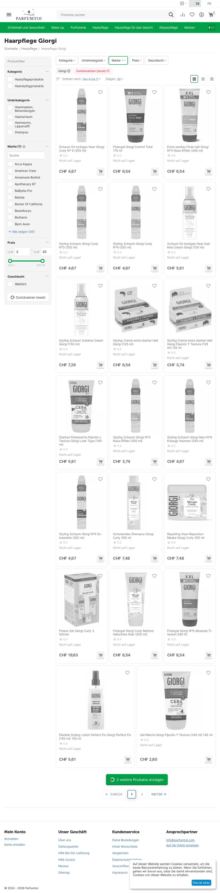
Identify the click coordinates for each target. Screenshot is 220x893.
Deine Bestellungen (125, 840)
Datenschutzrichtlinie (127, 859)
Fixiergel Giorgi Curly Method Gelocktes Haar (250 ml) (133, 632)
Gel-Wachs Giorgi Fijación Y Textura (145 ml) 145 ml (176, 735)
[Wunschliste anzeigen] (192, 14)
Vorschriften (120, 866)
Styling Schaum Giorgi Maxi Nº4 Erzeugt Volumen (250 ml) (189, 439)
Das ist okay (201, 882)
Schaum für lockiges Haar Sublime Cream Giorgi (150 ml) (189, 245)
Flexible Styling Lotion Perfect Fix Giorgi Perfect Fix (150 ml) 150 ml (95, 736)
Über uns (64, 840)
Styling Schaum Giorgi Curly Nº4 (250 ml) (132, 245)
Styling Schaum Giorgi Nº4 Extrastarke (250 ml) (80, 535)
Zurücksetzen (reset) (91, 71)
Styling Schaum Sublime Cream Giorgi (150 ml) (81, 342)
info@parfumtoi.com (180, 840)
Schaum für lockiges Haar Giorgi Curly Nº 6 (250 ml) (81, 148)
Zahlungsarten (68, 846)
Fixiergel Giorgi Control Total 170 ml (133, 148)
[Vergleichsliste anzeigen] (182, 14)
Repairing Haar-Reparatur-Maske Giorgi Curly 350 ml (185, 535)
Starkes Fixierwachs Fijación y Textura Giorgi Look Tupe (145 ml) (80, 441)
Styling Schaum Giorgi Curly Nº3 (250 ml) (78, 245)
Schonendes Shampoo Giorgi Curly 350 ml (133, 535)
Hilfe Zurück (66, 859)
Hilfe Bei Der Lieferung (74, 853)
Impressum (120, 872)
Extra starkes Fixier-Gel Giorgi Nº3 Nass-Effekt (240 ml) (188, 148)
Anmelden (11, 839)
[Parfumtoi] (29, 14)
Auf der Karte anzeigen (182, 845)
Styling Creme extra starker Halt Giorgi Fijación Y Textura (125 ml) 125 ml (189, 344)
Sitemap (64, 872)
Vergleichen (120, 853)
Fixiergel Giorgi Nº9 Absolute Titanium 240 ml (189, 632)
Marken (63, 866)
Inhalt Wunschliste (125, 846)
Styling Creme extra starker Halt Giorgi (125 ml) (135, 342)
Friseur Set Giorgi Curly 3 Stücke (76, 632)
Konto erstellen (14, 844)
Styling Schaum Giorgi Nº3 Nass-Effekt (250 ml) (131, 439)
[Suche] (171, 14)
